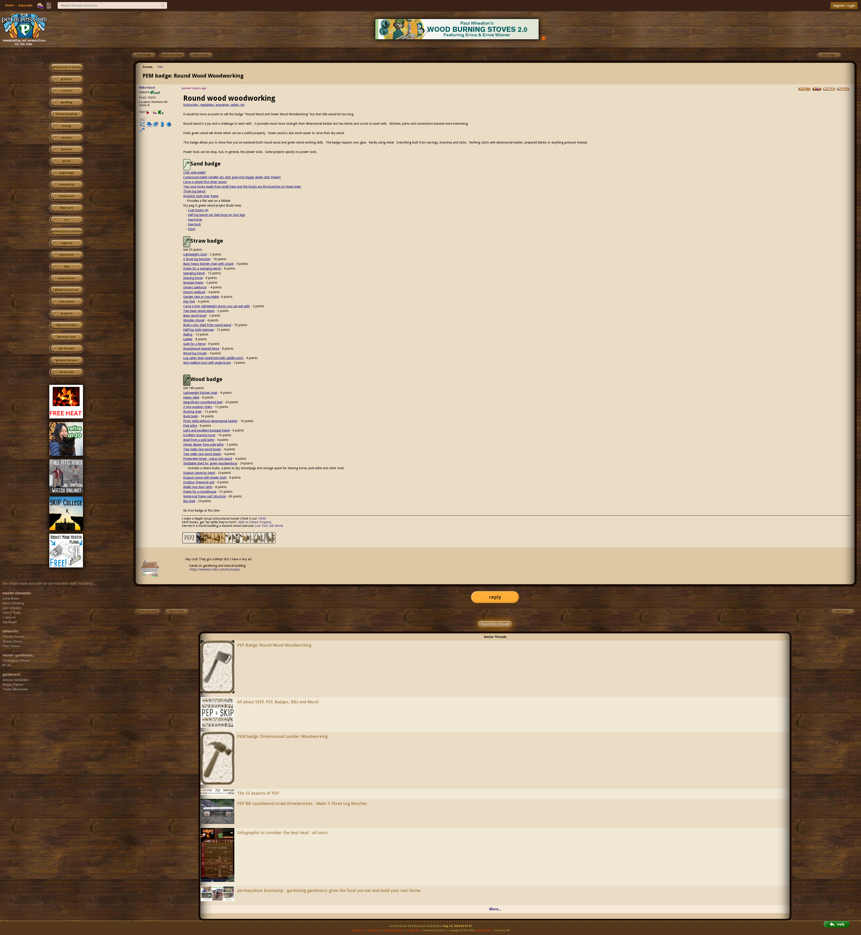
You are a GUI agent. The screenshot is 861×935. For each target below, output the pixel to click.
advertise (373, 930)
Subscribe (25, 5)
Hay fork (189, 301)
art (66, 219)
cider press (66, 301)
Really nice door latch (197, 487)
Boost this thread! (495, 624)
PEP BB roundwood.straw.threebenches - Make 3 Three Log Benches (302, 803)
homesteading (66, 114)
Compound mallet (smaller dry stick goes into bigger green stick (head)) (232, 177)
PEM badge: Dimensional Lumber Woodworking (282, 736)
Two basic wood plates (198, 311)
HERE (262, 518)
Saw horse (195, 219)
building (66, 102)
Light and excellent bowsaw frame (206, 430)
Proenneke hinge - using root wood (207, 458)
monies (66, 137)
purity (66, 161)
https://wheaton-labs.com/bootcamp (215, 569)
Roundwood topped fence (201, 348)
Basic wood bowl (194, 315)
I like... (143, 120)
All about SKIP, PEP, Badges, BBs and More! (278, 702)
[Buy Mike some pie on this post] (817, 89)
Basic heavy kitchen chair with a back (208, 264)
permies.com (66, 336)
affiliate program (393, 930)
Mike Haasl (147, 87)
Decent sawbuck (194, 292)
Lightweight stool (195, 254)
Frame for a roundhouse (199, 491)
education (66, 254)
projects (66, 313)
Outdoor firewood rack (198, 482)
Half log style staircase (198, 329)
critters (66, 90)
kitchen (66, 149)
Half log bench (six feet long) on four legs (216, 215)
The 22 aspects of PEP (258, 793)
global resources (66, 290)
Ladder (188, 339)
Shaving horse (193, 278)
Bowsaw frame (193, 282)
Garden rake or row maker (201, 297)
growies (66, 79)
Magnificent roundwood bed (202, 402)
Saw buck (194, 224)
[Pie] (40, 5)
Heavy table (191, 397)
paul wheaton (484, 930)
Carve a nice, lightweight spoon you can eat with (216, 306)
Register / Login (844, 5)
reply (495, 597)
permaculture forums (66, 67)
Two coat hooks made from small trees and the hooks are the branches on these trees (242, 186)
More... (495, 909)
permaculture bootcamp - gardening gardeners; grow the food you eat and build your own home (329, 890)
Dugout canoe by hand (199, 473)
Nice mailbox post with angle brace (207, 362)
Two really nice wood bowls (202, 449)
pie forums (66, 348)
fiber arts (66, 207)
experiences (66, 278)
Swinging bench (194, 273)
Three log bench (194, 191)
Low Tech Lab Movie (269, 525)
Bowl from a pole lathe (198, 440)
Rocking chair (192, 411)
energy (66, 126)
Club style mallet (194, 172)
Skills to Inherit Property (255, 522)
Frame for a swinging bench (202, 268)
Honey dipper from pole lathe (203, 444)
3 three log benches (196, 259)
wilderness (66, 196)
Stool (191, 229)
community (66, 184)
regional (66, 243)
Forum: (148, 67)
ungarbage (66, 172)
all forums (66, 372)
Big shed (189, 501)
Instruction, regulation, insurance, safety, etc (214, 105)
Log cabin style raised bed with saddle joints (213, 358)
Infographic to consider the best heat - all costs (282, 832)
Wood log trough (195, 353)
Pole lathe (190, 425)
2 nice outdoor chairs (197, 407)
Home (9, 5)
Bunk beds (190, 416)
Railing (187, 334)
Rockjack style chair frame (200, 196)
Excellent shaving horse (199, 435)
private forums (66, 360)
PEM (160, 67)
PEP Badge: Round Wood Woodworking (274, 645)
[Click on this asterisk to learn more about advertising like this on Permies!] (543, 38)
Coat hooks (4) (198, 210)
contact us (358, 930)
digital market (66, 325)
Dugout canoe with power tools (204, 477)
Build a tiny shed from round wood (207, 325)
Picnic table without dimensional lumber (210, 421)
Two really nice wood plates (202, 454)
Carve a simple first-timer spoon (205, 182)
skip (66, 266)
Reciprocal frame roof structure (204, 496)
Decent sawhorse (195, 287)
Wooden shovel (193, 320)
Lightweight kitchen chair (200, 392)
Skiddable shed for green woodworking (210, 463)
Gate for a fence (194, 344)
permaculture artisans (66, 231)
